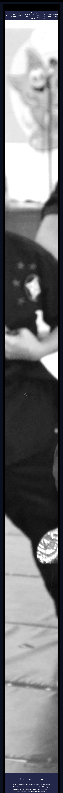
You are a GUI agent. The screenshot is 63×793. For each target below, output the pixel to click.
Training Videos (49, 15)
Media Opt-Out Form (44, 15)
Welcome (31, 394)
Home (8, 15)
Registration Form (56, 15)
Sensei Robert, (16, 791)
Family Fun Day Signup (33, 15)
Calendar (20, 15)
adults (26, 787)
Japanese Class (27, 15)
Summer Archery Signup (38, 15)
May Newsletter (14, 15)
